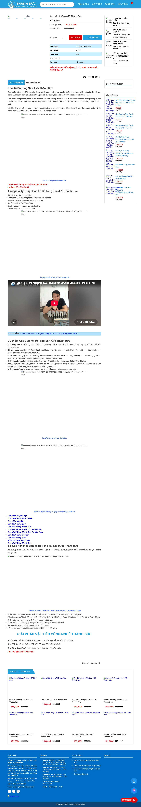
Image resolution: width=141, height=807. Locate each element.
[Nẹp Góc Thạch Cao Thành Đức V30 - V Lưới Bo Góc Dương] (110, 110)
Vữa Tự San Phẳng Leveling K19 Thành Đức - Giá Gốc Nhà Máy (125, 153)
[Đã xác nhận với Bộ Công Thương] (13, 796)
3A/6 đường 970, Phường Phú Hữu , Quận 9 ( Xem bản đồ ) (54, 769)
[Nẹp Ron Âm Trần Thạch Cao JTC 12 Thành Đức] (110, 134)
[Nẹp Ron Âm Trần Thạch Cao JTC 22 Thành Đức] (110, 122)
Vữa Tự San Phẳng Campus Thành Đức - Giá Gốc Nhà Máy (125, 139)
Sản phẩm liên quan (20, 672)
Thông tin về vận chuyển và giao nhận (87, 766)
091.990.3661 (93, 37)
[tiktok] (18, 791)
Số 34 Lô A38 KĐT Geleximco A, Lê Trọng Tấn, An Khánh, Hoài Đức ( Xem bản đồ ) (54, 762)
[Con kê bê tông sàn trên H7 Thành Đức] (110, 182)
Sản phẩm (109, 4)
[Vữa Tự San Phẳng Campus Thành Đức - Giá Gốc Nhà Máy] (110, 147)
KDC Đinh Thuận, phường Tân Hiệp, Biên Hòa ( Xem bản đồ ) (55, 776)
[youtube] (13, 791)
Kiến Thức (123, 4)
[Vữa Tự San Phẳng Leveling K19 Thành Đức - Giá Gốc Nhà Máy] (110, 163)
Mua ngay (75, 37)
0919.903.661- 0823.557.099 (51, 783)
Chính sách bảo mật (81, 774)
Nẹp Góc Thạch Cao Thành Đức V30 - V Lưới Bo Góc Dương (125, 102)
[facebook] (9, 791)
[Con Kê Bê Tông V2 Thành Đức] (110, 169)
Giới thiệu (97, 4)
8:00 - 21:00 (53, 787)
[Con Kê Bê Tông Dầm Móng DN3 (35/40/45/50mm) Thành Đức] (113, 194)
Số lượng (53, 38)
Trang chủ (83, 4)
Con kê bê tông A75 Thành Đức (54, 700)
